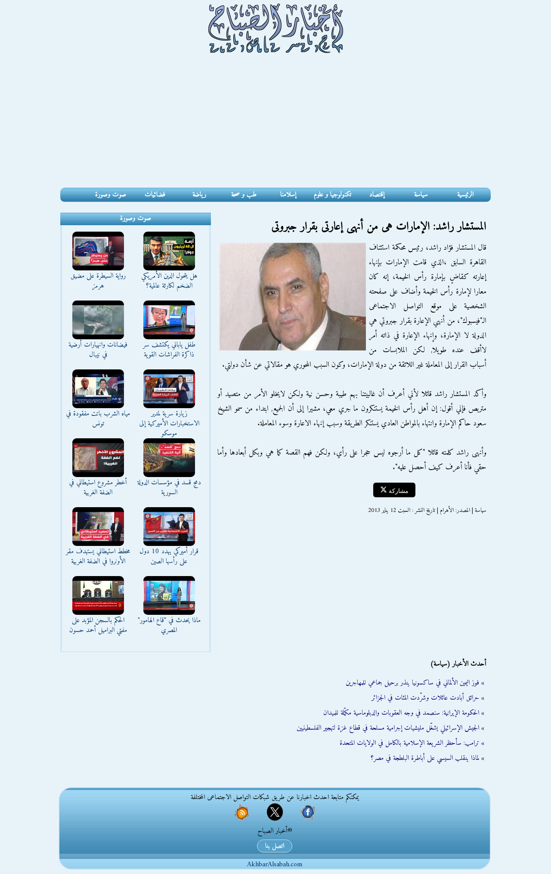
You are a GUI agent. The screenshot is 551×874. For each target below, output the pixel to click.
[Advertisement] (275, 123)
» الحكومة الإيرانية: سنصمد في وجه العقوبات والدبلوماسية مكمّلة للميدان (403, 713)
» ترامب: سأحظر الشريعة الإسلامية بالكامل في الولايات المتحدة (412, 743)
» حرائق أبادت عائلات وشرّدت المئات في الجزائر (427, 698)
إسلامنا (288, 195)
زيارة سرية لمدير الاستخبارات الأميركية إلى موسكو (169, 424)
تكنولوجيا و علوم (332, 195)
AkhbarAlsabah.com (274, 865)
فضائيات (155, 195)
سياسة (421, 195)
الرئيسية (465, 195)
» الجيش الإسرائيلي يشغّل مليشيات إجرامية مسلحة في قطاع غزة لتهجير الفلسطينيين (390, 728)
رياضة (199, 195)
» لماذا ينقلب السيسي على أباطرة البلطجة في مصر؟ (427, 758)
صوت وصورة (110, 195)
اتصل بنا (274, 846)
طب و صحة (244, 195)
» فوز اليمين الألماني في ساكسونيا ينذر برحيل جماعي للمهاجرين (415, 683)
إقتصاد (376, 195)
